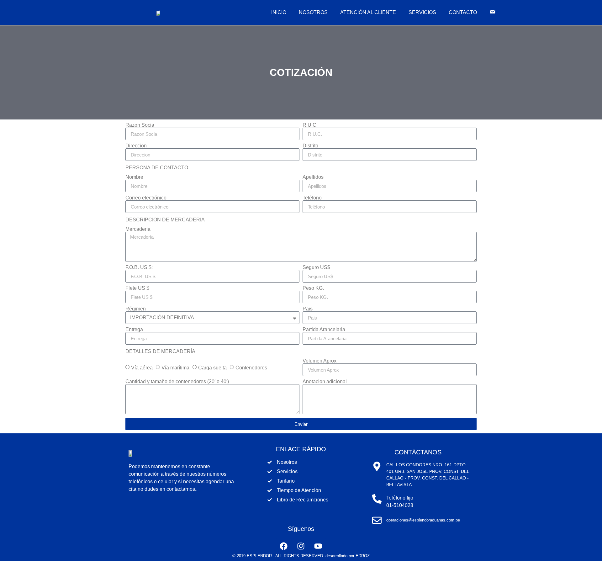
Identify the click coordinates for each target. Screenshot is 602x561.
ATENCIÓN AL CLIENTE (368, 12)
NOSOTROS (313, 12)
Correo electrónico (145, 197)
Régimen (135, 308)
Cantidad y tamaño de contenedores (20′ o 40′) (177, 381)
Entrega (134, 329)
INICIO (278, 12)
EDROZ (363, 555)
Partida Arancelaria (324, 329)
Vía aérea (142, 367)
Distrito (310, 145)
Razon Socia (139, 125)
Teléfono (312, 197)
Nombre (134, 177)
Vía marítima (175, 367)
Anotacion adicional (325, 381)
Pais (308, 308)
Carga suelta (212, 367)
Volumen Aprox (319, 360)
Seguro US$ (316, 267)
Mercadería (137, 229)
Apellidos (313, 177)
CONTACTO (463, 12)
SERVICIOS (422, 12)
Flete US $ (137, 288)
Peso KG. (313, 288)
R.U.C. (310, 125)
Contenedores (251, 367)
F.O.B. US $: (139, 267)
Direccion (136, 145)
